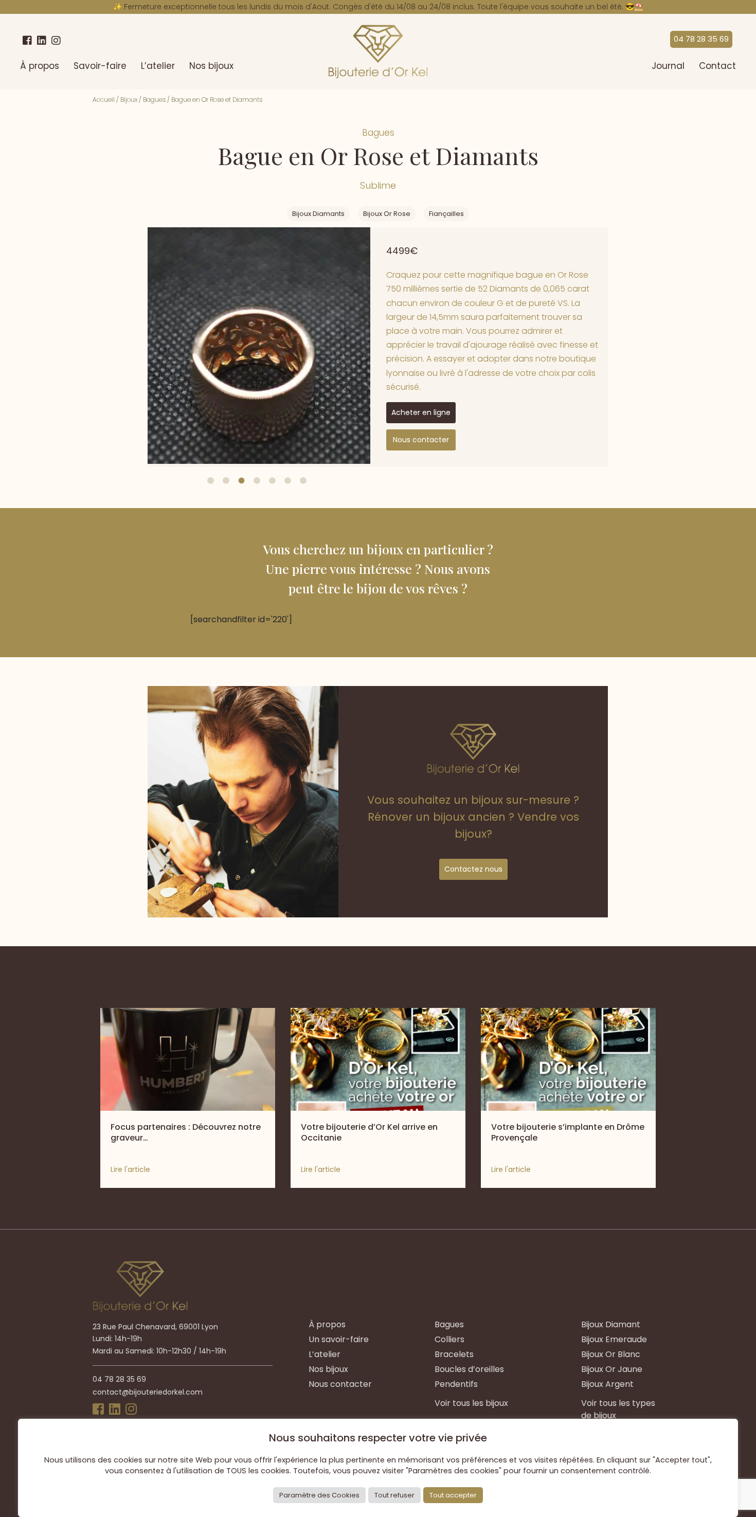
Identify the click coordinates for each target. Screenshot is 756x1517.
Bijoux (128, 99)
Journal (668, 66)
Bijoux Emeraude (614, 1339)
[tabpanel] (259, 345)
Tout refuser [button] (394, 1495)
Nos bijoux (211, 66)
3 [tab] (241, 480)
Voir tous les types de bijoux (618, 1409)
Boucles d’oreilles (469, 1369)
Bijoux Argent (607, 1384)
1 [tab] (210, 480)
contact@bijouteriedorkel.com (148, 1392)
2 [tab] (226, 480)
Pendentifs (456, 1384)
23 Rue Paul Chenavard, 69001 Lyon (155, 1327)
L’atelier (158, 66)
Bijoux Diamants (318, 214)
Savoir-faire (100, 66)
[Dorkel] (378, 51)
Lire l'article (130, 1169)
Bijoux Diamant (610, 1324)
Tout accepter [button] (453, 1495)
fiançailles (446, 214)
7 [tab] (303, 480)
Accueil (104, 99)
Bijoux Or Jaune (611, 1369)
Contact (717, 66)
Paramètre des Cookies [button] (319, 1495)
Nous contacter (421, 440)
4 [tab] (257, 480)
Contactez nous (473, 869)
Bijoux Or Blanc (610, 1354)
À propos (39, 66)
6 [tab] (287, 480)
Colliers (449, 1339)
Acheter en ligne (421, 412)
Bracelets (454, 1354)
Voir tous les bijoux (471, 1403)
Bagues (154, 99)
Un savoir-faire (339, 1339)
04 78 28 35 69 (701, 38)
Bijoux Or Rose (386, 214)
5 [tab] (272, 480)
